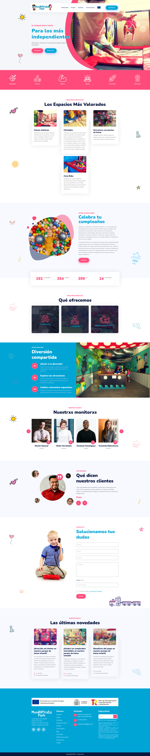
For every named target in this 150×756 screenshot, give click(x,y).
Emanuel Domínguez (86, 446)
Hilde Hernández (64, 446)
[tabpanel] (41, 435)
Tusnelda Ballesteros (108, 446)
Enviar (81, 596)
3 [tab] (74, 453)
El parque (59, 714)
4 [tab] (77, 453)
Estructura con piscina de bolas (103, 131)
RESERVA (84, 260)
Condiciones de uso (61, 723)
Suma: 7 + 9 (80, 580)
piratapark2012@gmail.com (85, 724)
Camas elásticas (41, 130)
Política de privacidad (62, 737)
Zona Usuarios (90, 7)
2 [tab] (71, 453)
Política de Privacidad (96, 591)
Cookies (58, 743)
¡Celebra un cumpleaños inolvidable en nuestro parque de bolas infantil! (75, 652)
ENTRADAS (50, 50)
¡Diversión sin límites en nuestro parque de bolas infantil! (45, 651)
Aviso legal (59, 734)
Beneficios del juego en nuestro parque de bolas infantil (104, 651)
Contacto (80, 7)
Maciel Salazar (42, 446)
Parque (73, 7)
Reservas (112, 8)
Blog (57, 731)
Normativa (59, 720)
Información (64, 7)
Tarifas (58, 717)
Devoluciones (60, 740)
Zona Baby (68, 176)
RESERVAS (37, 50)
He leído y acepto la (90, 591)
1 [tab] (68, 453)
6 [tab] (83, 453)
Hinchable (68, 130)
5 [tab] (80, 453)
